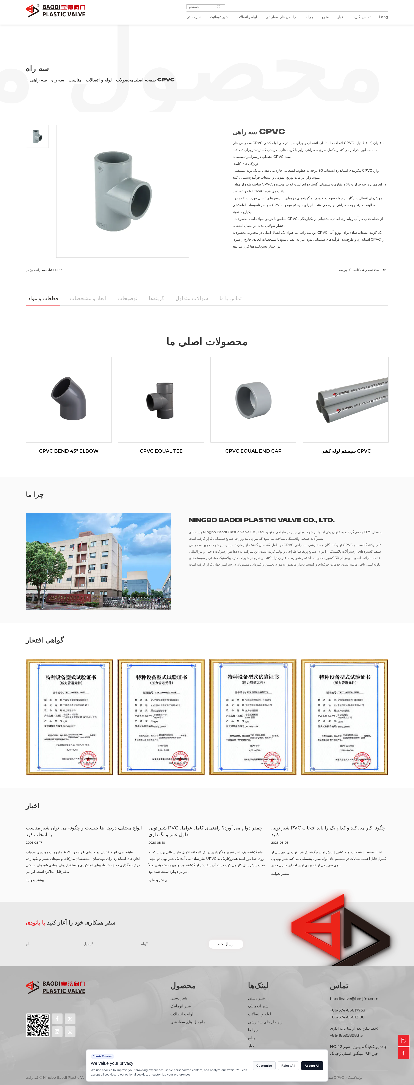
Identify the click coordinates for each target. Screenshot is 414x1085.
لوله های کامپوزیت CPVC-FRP (365, 451)
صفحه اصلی (144, 80)
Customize (264, 1065)
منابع (325, 17)
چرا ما (308, 17)
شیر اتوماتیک (180, 1006)
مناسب (75, 80)
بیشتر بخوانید (40, 880)
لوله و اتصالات (99, 80)
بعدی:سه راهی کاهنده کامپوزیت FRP (362, 270)
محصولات (124, 80)
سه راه (57, 80)
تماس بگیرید (361, 17)
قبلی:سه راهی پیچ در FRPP (44, 270)
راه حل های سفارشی (187, 1022)
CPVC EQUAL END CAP (180, 451)
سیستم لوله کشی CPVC (272, 451)
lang (383, 17)
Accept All (312, 1065)
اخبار (340, 17)
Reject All (288, 1065)
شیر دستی (178, 998)
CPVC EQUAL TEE (88, 451)
